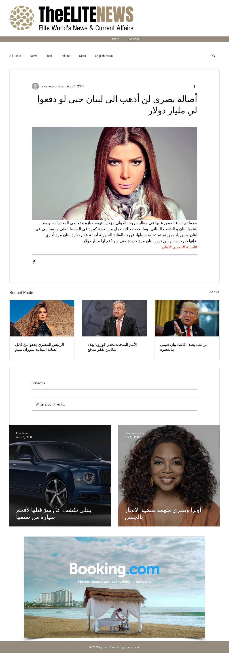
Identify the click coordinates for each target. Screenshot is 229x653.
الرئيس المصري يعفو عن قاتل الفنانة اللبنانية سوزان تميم (39, 347)
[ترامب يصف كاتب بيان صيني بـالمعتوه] (187, 318)
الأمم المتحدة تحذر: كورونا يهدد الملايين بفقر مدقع (112, 347)
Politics (65, 55)
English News (104, 55)
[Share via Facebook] (34, 262)
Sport (82, 55)
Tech (49, 55)
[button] (214, 55)
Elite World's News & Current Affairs (86, 28)
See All (215, 292)
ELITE (86, 15)
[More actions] (194, 86)
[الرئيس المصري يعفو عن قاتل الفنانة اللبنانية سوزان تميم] (42, 318)
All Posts (15, 55)
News (33, 55)
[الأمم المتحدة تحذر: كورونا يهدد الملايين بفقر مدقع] (114, 318)
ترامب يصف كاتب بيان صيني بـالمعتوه (183, 347)
